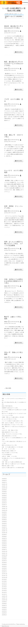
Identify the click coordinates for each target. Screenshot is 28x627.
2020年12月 (4, 596)
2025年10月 (4, 488)
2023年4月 (4, 544)
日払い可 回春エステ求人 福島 (14, 353)
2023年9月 (4, 534)
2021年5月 (4, 587)
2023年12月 (4, 529)
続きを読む (19, 52)
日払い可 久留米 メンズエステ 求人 (10, 452)
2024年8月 (4, 514)
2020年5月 (4, 609)
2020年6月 (4, 607)
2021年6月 (4, 585)
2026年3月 (4, 478)
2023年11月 (4, 531)
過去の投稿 (7, 388)
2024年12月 (4, 506)
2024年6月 (4, 517)
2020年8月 (4, 603)
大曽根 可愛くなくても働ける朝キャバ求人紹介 (13, 417)
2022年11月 (4, 553)
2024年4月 (4, 521)
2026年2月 (4, 480)
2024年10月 (4, 510)
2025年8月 (4, 491)
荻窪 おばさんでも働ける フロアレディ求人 (12, 422)
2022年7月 (4, 560)
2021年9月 (4, 579)
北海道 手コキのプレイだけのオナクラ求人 (12, 434)
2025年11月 (4, 486)
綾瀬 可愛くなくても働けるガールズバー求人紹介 (13, 463)
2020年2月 (4, 614)
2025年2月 (4, 503)
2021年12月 (4, 573)
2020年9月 (4, 601)
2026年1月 (4, 482)
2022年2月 (4, 570)
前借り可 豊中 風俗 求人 (7, 406)
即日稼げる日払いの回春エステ (9, 450)
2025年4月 (4, 499)
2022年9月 (4, 557)
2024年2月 (4, 525)
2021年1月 (4, 594)
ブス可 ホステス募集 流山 (13, 100)
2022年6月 (4, 562)
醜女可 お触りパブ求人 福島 (13, 318)
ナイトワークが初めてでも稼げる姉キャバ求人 (12, 421)
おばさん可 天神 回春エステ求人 (10, 430)
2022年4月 (4, 566)
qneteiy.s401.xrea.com (10, 32)
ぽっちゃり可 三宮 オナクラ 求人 (9, 419)
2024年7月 (4, 516)
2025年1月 (4, 504)
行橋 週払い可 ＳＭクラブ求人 (13, 136)
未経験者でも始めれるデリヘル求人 (10, 408)
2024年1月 (4, 527)
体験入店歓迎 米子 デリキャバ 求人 (10, 432)
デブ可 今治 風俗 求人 (7, 454)
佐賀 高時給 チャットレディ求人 (13, 207)
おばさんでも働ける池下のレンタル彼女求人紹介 (13, 467)
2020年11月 (4, 598)
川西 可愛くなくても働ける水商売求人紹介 (12, 462)
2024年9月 (4, 512)
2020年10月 (4, 600)
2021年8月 (4, 581)
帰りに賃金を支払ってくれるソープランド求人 (12, 424)
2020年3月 (4, 613)
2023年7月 (4, 538)
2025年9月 (4, 489)
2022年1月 (4, 572)
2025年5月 (4, 497)
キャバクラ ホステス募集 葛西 (14, 171)
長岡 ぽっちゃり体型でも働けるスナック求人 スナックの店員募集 (13, 243)
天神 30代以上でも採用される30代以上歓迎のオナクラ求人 (13, 281)
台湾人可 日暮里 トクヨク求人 (9, 456)
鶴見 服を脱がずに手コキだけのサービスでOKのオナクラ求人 (13, 63)
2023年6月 (4, 540)
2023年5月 (4, 542)
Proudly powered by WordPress (8, 624)
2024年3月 (4, 523)
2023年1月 (4, 549)
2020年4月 (4, 611)
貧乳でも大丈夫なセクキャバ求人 (9, 445)
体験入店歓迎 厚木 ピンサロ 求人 (9, 436)
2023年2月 (4, 547)
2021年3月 (4, 590)
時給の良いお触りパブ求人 (8, 465)
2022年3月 (4, 568)
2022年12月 (4, 551)
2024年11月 (4, 508)
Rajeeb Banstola (5, 626)
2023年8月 (4, 536)
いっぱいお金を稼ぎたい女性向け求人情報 (14, 9)
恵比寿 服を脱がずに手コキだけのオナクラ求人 (13, 27)
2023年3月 (4, 545)
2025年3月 (4, 501)
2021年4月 (4, 588)
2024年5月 (4, 519)
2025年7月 (4, 493)
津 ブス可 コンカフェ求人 (8, 449)
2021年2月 (4, 592)
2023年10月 (4, 532)
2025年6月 (4, 495)
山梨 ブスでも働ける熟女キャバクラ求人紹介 (12, 447)
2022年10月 (4, 555)
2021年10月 (4, 577)
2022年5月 (4, 564)
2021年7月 (4, 583)
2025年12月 (4, 484)
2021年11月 (4, 575)
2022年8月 (4, 559)
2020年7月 (4, 605)
